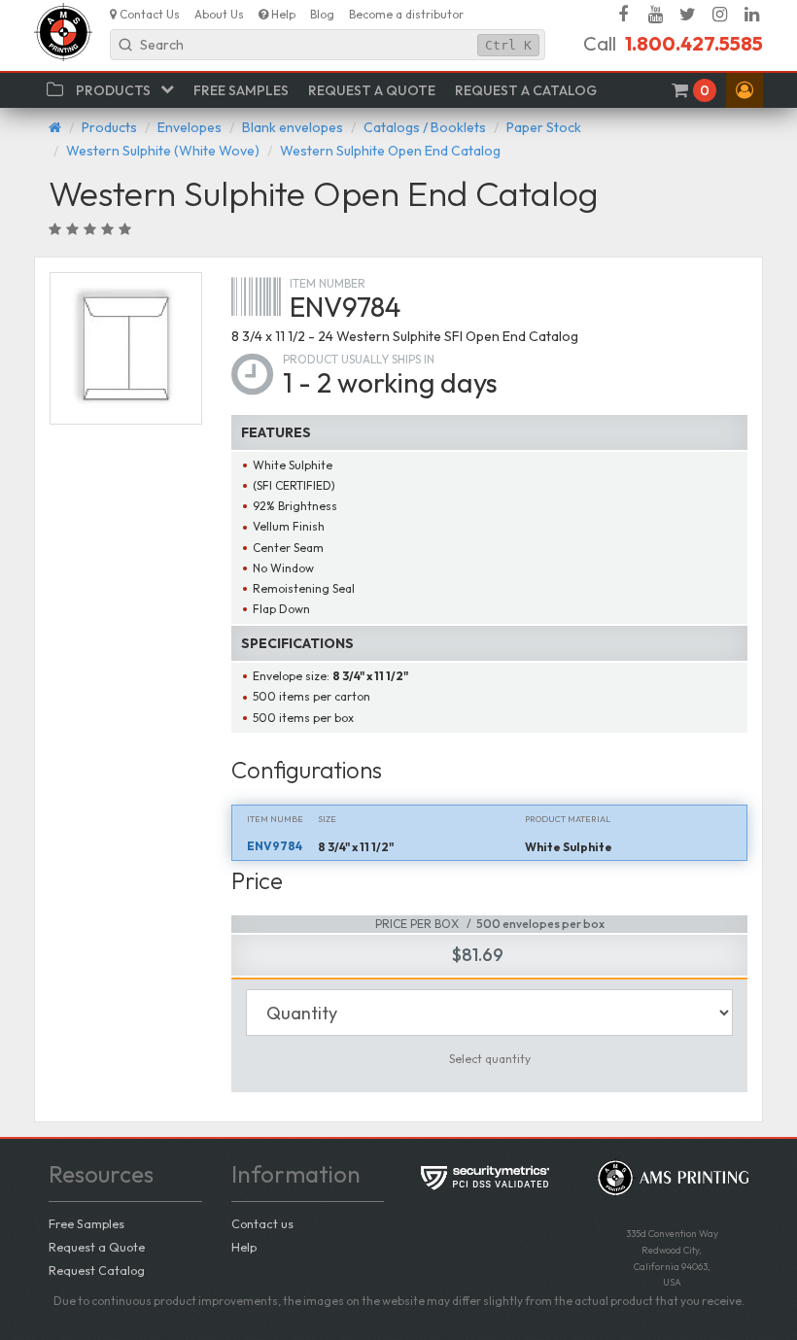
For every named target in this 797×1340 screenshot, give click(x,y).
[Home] (55, 127)
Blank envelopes (292, 127)
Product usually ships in (358, 359)
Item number (327, 283)
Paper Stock (543, 127)
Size (327, 818)
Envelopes (189, 127)
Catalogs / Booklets (425, 127)
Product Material (567, 818)
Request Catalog (97, 1270)
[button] (744, 90)
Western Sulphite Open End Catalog (390, 150)
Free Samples (86, 1223)
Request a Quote (97, 1246)
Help (244, 1246)
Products (109, 127)
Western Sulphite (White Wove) (163, 150)
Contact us (262, 1223)
